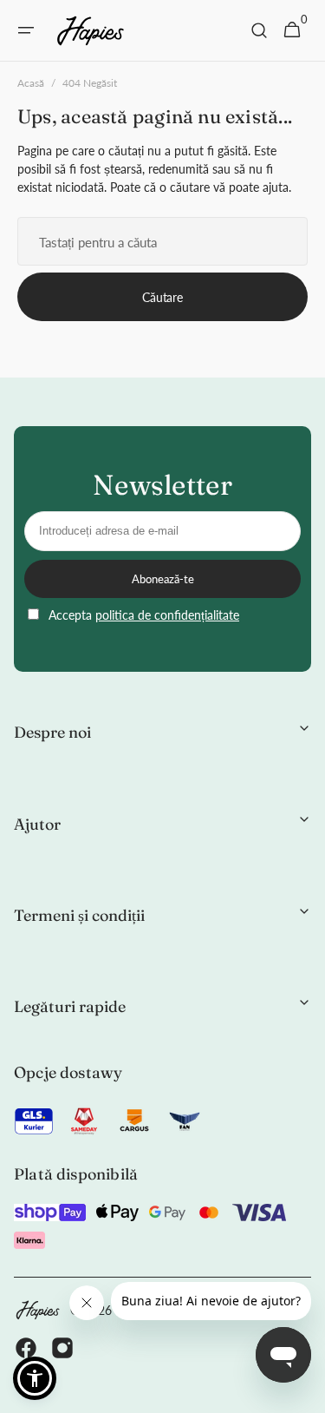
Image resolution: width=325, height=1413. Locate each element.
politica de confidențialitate (167, 615)
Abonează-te (163, 579)
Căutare (162, 297)
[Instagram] (62, 1350)
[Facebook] (26, 1350)
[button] (26, 30)
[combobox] (162, 241)
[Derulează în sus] (304, 1392)
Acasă (30, 82)
